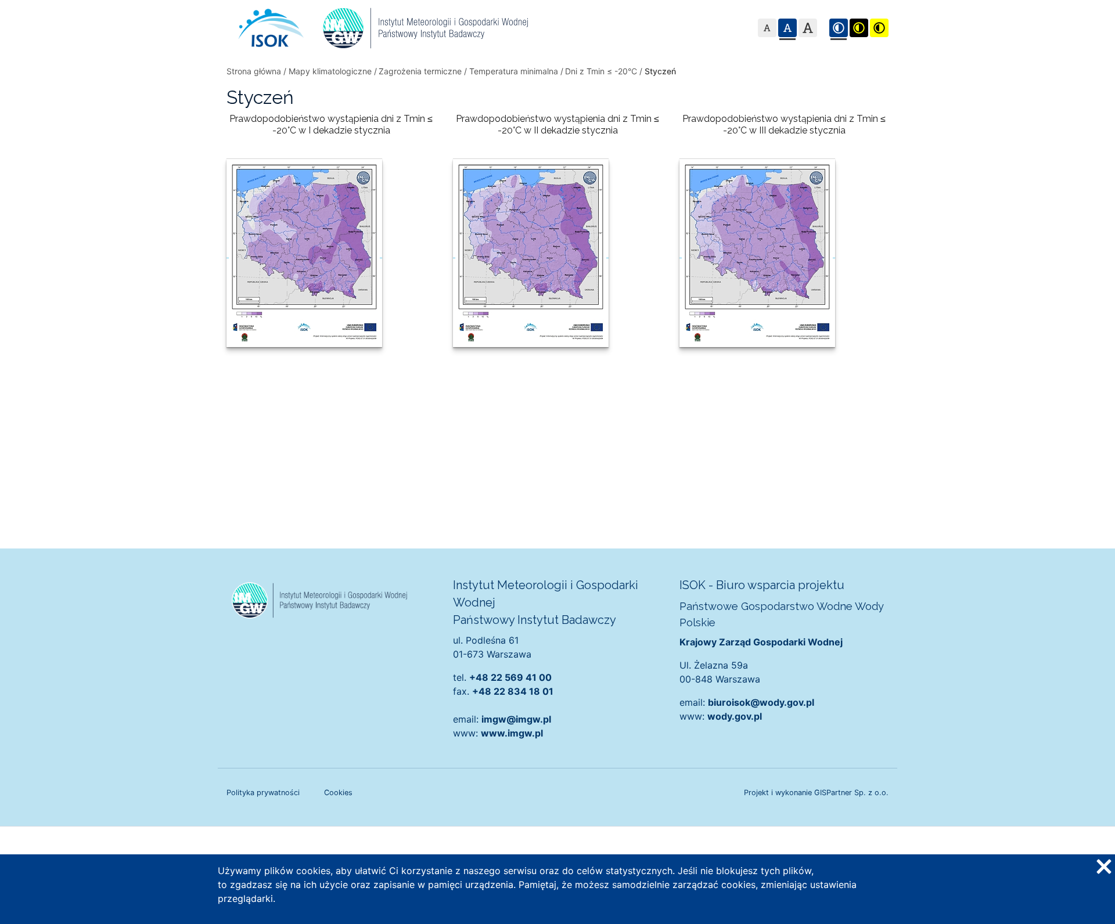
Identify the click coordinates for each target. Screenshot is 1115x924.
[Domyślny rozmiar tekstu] (787, 28)
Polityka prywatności (263, 792)
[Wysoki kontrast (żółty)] (879, 28)
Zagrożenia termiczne (420, 71)
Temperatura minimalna (513, 71)
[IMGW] (425, 28)
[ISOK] (271, 28)
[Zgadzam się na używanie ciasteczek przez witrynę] (1103, 866)
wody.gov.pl (734, 716)
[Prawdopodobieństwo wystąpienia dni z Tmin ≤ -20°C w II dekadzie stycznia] (531, 252)
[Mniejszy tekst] (767, 28)
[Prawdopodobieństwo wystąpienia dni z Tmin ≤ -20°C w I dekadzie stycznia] (304, 252)
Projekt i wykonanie (816, 792)
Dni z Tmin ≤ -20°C (601, 71)
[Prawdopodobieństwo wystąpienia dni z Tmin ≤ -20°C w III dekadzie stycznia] (757, 252)
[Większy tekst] (808, 28)
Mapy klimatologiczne (330, 71)
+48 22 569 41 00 (510, 677)
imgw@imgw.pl (516, 719)
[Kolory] (838, 28)
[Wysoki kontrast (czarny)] (859, 28)
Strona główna (253, 71)
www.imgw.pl (512, 733)
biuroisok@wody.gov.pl (761, 702)
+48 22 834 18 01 (512, 691)
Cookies (338, 792)
